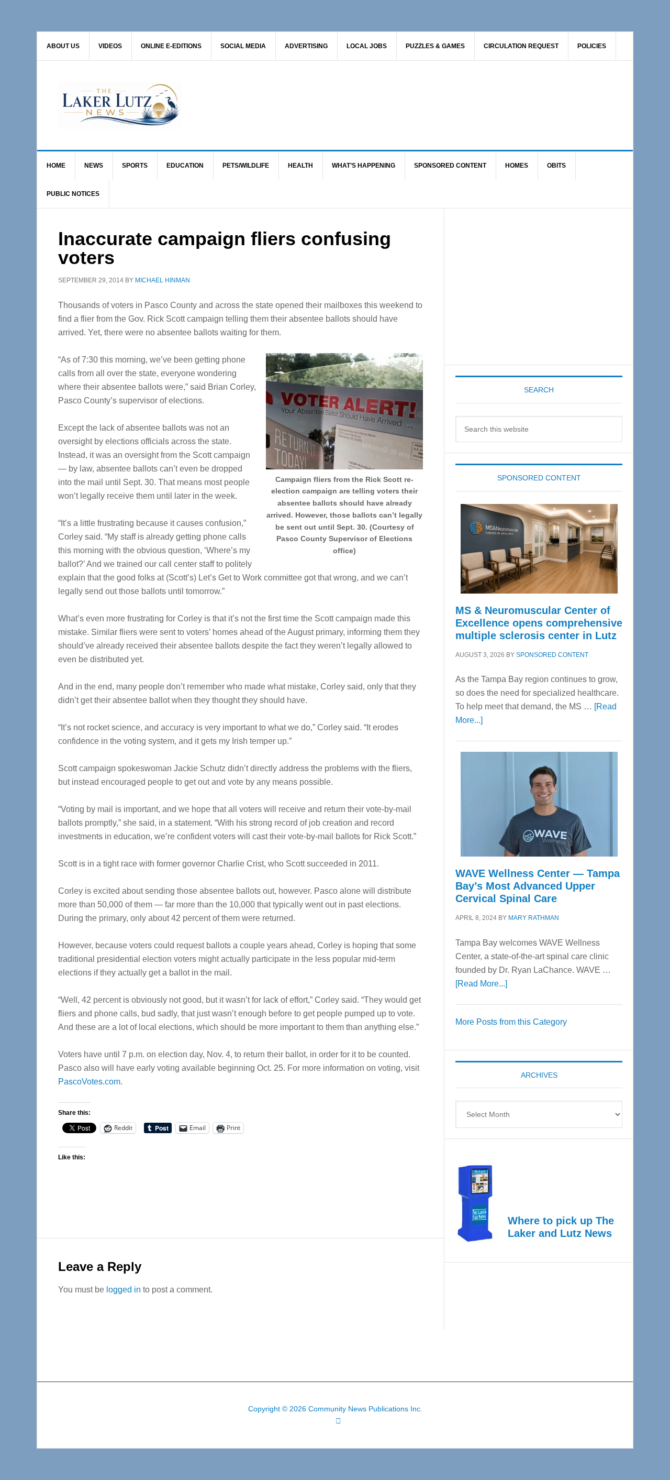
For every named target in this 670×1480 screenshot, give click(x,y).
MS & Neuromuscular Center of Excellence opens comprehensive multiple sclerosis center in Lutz (538, 623)
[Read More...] (481, 983)
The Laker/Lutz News (361, 105)
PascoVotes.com (89, 1081)
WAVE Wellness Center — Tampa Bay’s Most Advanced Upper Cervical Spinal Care (537, 886)
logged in (123, 1289)
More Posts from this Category (511, 1021)
